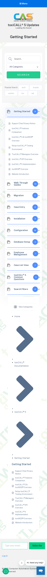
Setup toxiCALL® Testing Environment (23, 492)
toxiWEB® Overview (23, 518)
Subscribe (37, 545)
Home (17, 316)
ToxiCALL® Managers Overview (24, 499)
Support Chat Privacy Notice (24, 472)
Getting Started (22, 458)
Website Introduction (23, 523)
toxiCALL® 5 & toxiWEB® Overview (23, 486)
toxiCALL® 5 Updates (23, 25)
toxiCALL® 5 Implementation (21, 513)
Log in (5, 556)
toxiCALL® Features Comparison (23, 479)
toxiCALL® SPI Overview (21, 506)
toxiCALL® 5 (20, 412)
